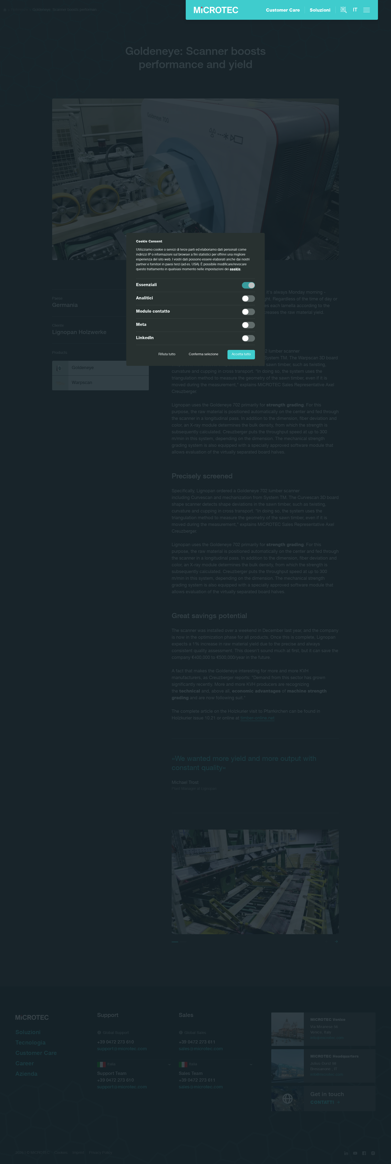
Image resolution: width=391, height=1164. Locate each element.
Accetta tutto (241, 354)
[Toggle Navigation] (366, 10)
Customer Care (283, 10)
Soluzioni (320, 10)
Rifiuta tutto (166, 354)
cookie (235, 269)
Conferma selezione (203, 354)
